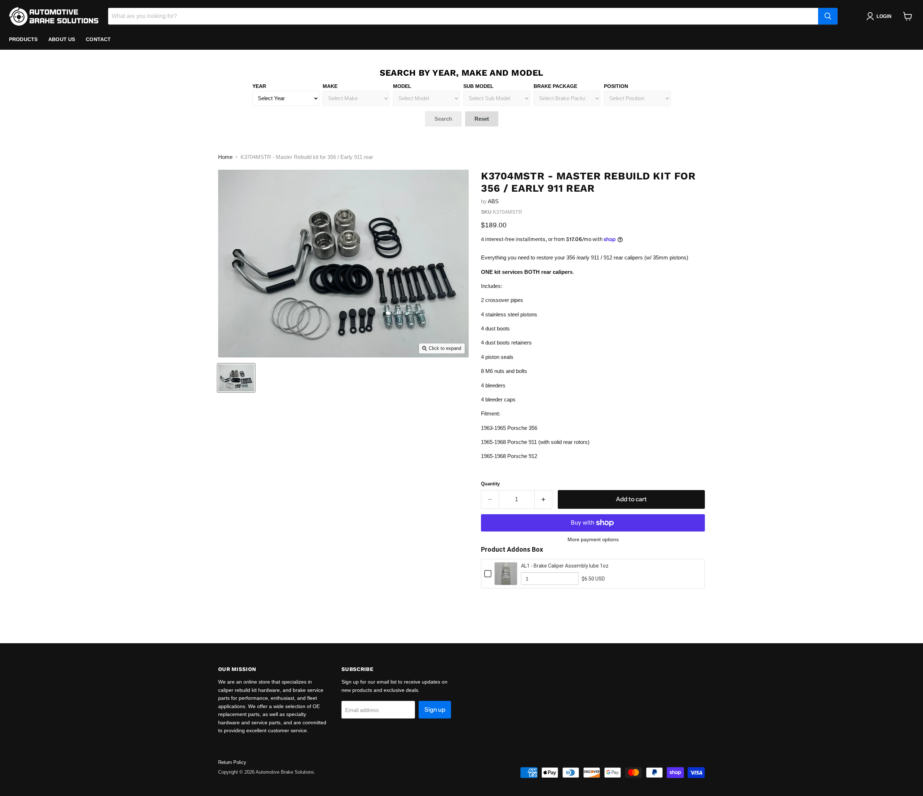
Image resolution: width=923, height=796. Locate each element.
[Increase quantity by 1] (543, 499)
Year (259, 86)
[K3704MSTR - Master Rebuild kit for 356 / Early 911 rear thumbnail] (236, 378)
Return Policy (232, 762)
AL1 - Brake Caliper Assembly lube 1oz (565, 566)
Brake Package (555, 86)
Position (616, 86)
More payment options (593, 539)
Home (225, 157)
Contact (98, 39)
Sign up (434, 709)
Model (402, 86)
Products (23, 39)
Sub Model (478, 86)
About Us (61, 39)
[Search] (828, 16)
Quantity (490, 483)
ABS (493, 201)
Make (330, 86)
